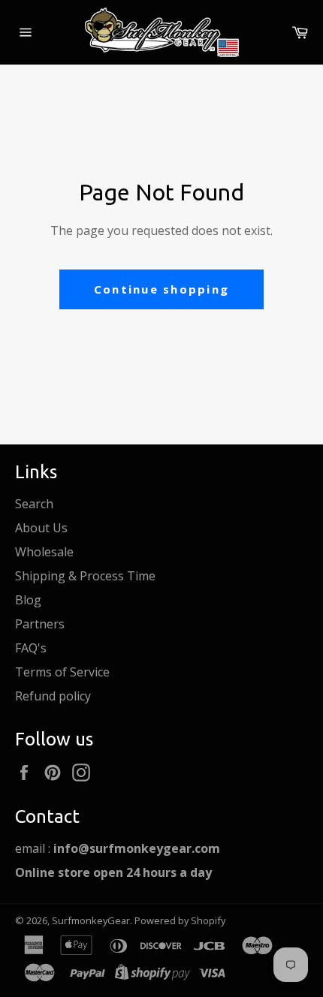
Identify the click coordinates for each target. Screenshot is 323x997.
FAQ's (31, 648)
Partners (40, 624)
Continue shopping (161, 289)
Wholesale (44, 552)
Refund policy (53, 696)
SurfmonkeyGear (91, 920)
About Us (41, 528)
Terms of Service (62, 672)
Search (34, 503)
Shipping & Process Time (85, 576)
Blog (28, 600)
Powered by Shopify (179, 920)
